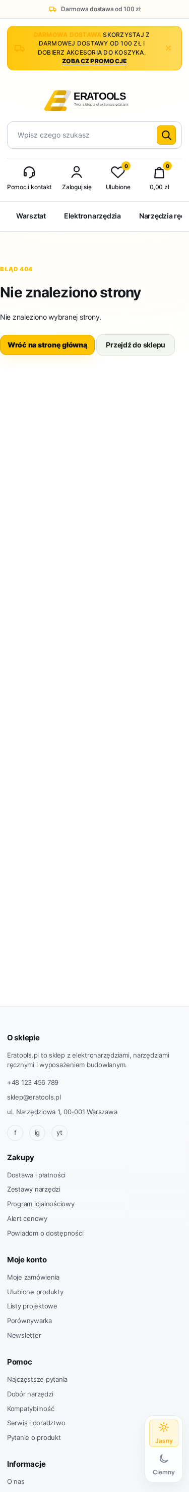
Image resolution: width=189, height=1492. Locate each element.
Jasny (164, 1440)
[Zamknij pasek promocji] (168, 48)
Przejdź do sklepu (135, 344)
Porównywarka (29, 1321)
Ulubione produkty (35, 1292)
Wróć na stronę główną (47, 344)
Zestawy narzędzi (33, 1189)
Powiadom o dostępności (45, 1233)
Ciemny (164, 1472)
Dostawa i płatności (36, 1175)
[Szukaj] (166, 135)
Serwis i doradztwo (36, 1423)
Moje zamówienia (33, 1277)
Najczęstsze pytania (37, 1379)
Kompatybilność (30, 1409)
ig (37, 1132)
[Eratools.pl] (94, 98)
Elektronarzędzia (92, 215)
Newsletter (24, 1335)
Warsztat (31, 215)
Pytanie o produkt (34, 1437)
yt (59, 1132)
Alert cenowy (27, 1218)
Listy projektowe (32, 1306)
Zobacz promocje (94, 61)
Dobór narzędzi (30, 1394)
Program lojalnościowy (41, 1204)
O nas (16, 1481)
